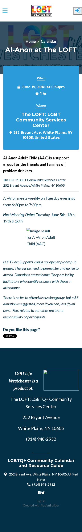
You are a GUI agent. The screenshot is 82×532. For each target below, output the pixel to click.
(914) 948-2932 (43, 484)
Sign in (41, 501)
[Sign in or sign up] (77, 11)
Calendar (49, 41)
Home (31, 41)
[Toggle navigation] (5, 10)
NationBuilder (50, 505)
